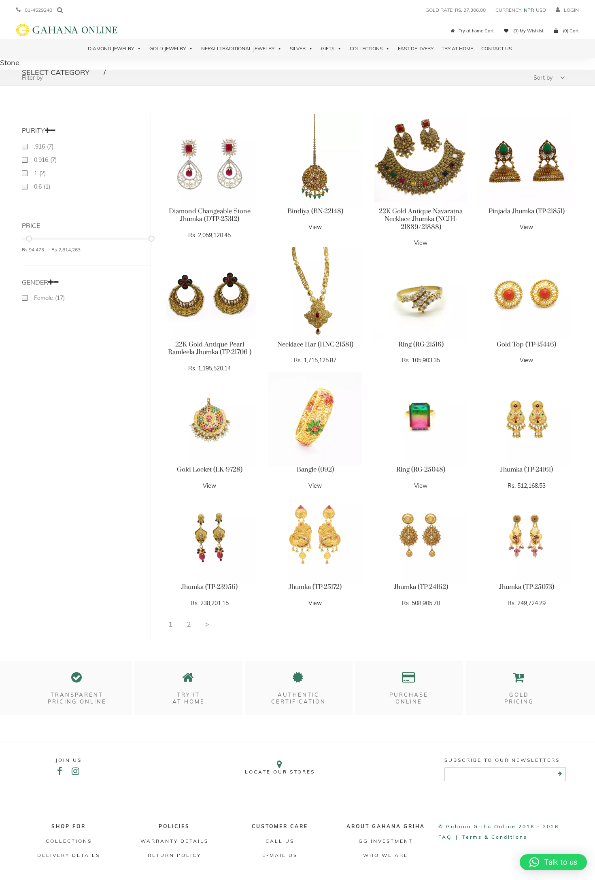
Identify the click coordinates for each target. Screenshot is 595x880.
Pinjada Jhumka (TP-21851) (527, 211)
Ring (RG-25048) (420, 470)
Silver (298, 48)
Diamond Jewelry (111, 48)
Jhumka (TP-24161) (526, 470)
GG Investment (386, 841)
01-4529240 (38, 10)
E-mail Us (280, 855)
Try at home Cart (476, 31)
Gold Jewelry (167, 48)
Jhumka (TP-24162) (421, 587)
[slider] (29, 239)
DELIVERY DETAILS (68, 855)
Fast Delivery (416, 48)
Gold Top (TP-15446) (526, 344)
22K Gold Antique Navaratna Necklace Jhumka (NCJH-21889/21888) (421, 219)
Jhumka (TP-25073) (526, 587)
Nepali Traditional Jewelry (237, 48)
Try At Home (457, 48)
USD (541, 10)
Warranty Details (174, 841)
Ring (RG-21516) (421, 344)
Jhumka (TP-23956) (209, 587)
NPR (529, 10)
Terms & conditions (494, 837)
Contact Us (496, 48)
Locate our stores (280, 772)
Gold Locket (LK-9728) (209, 470)
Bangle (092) (315, 470)
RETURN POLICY (174, 855)
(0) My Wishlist (528, 31)
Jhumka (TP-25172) (315, 587)
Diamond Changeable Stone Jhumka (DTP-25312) (210, 215)
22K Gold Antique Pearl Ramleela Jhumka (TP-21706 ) (209, 348)
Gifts (327, 48)
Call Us (280, 841)
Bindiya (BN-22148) (315, 211)
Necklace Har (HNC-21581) (315, 344)
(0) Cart (570, 31)
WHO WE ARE (385, 855)
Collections (366, 48)
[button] (553, 862)
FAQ (445, 837)
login (571, 10)
